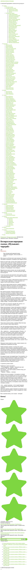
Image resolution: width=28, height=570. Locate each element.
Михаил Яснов (9, 169)
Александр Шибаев (10, 168)
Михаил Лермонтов (10, 233)
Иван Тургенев (9, 47)
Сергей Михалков (13, 26)
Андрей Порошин (10, 167)
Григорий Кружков (10, 153)
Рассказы (5, 43)
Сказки (5, 5)
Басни (4, 90)
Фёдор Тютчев (9, 182)
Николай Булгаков (10, 70)
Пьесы (4, 227)
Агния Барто (9, 125)
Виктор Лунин (9, 128)
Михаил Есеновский (11, 104)
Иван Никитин (9, 97)
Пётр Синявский (10, 180)
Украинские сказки (13, 9)
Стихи (4, 95)
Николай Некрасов (10, 189)
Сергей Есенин (9, 184)
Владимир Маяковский (11, 115)
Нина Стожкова (9, 172)
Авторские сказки (10, 13)
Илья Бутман (9, 53)
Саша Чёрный (9, 138)
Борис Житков (9, 67)
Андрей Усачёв (9, 161)
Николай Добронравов (11, 186)
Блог (4, 234)
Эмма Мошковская (10, 123)
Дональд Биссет (12, 21)
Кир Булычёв (9, 112)
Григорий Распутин (10, 59)
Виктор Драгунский (10, 78)
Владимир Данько (10, 134)
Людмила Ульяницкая (11, 124)
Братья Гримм (12, 37)
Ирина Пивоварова (10, 157)
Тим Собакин (9, 85)
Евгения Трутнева (10, 150)
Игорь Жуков (9, 107)
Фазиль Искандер (10, 56)
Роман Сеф (8, 152)
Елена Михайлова (10, 160)
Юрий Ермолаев (10, 89)
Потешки (11, 221)
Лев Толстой (9, 44)
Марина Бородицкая (10, 146)
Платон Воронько (10, 174)
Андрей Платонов (13, 22)
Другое (5, 216)
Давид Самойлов (10, 117)
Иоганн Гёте (9, 111)
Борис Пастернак (10, 114)
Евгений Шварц (12, 24)
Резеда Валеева (9, 108)
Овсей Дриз (8, 155)
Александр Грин (10, 205)
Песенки (11, 220)
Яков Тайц (8, 86)
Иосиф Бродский (10, 199)
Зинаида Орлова (10, 178)
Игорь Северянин (10, 98)
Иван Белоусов (9, 197)
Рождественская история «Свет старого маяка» (14, 543)
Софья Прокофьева (13, 14)
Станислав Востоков (11, 109)
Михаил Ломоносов (10, 100)
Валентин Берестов (10, 151)
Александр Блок (10, 120)
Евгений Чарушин (10, 57)
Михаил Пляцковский (14, 42)
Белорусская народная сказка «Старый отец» (11, 524)
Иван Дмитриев (9, 93)
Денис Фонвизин (10, 228)
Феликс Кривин (9, 84)
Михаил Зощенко (10, 60)
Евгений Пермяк (10, 49)
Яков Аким (8, 193)
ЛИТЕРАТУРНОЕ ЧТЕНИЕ (7, 1)
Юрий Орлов (12, 29)
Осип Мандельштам (10, 113)
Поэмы (5, 229)
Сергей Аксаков (9, 54)
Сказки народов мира (11, 8)
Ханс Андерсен (12, 35)
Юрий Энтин (9, 126)
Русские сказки (9, 7)
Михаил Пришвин (10, 82)
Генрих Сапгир (9, 142)
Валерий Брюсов (10, 122)
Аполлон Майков (10, 141)
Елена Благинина (10, 131)
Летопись (8, 226)
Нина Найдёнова (10, 175)
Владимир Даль (12, 31)
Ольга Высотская (10, 158)
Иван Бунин (9, 75)
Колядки (11, 223)
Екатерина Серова (10, 194)
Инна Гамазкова (9, 145)
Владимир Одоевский (14, 40)
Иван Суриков (9, 191)
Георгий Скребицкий (11, 48)
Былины (11, 218)
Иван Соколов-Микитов (14, 19)
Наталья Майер (9, 171)
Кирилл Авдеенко (10, 162)
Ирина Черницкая (10, 177)
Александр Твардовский (11, 188)
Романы (5, 212)
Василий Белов (9, 69)
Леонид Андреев (10, 51)
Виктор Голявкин (10, 52)
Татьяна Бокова (9, 166)
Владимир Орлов (10, 64)
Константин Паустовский (15, 25)
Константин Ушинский (14, 36)
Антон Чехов (9, 68)
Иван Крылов (9, 92)
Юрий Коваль (9, 46)
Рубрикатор (3, 237)
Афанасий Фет (9, 185)
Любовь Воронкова (10, 173)
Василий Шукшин (10, 58)
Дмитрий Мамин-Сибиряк (12, 62)
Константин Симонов (11, 118)
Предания (11, 224)
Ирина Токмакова (13, 41)
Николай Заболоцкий (11, 101)
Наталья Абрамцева (13, 20)
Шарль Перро (12, 32)
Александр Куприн (10, 76)
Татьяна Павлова (13, 18)
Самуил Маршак (12, 38)
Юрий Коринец (9, 103)
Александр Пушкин (13, 33)
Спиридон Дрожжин (11, 163)
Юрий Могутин (9, 102)
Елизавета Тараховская (11, 179)
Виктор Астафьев (10, 65)
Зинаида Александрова (11, 164)
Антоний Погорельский (14, 15)
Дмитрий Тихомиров (13, 16)
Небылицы (11, 222)
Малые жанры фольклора (12, 217)
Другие (10, 11)
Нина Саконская (10, 196)
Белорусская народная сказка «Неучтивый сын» (12, 529)
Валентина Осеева (10, 79)
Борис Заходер (9, 133)
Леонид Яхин (9, 119)
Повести (5, 204)
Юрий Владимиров (10, 201)
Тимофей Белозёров (10, 147)
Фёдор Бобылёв (9, 129)
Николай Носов (9, 71)
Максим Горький (13, 30)
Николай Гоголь (9, 208)
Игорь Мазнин (9, 96)
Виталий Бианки (13, 27)
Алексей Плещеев (10, 140)
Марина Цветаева (10, 106)
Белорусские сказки (13, 10)
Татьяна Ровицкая (10, 200)
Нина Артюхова (9, 87)
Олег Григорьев (9, 156)
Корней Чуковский (10, 135)
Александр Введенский (11, 202)
